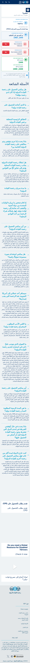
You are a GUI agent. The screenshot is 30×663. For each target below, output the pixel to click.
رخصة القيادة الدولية (18, 661)
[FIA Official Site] (17, 597)
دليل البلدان (25, 627)
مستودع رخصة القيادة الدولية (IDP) (23, 631)
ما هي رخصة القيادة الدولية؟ (23, 613)
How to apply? (24, 609)
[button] (28, 10)
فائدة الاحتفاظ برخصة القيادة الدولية (23, 619)
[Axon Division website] (18, 656)
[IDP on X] (8, 656)
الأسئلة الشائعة (24, 623)
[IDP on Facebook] (12, 656)
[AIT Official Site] (12, 597)
